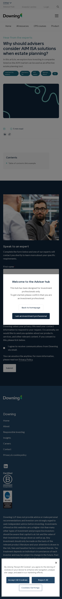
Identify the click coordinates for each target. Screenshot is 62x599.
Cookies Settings (30, 588)
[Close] (56, 563)
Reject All (43, 580)
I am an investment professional (31, 316)
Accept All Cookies (18, 580)
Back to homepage (31, 307)
